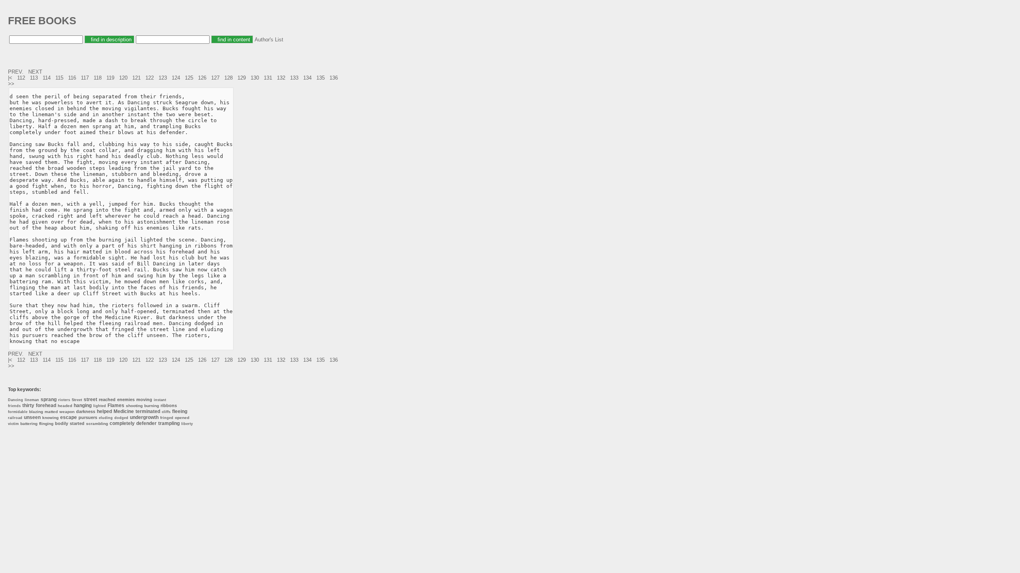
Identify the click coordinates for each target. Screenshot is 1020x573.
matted (51, 411)
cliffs (166, 412)
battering (28, 423)
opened (182, 417)
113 (34, 78)
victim (13, 424)
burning (151, 405)
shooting (134, 405)
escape (68, 417)
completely (122, 423)
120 (123, 78)
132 (281, 78)
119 (110, 78)
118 (98, 78)
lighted (99, 406)
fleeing (179, 411)
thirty (28, 405)
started (77, 423)
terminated (147, 411)
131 (268, 78)
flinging (46, 423)
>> (12, 84)
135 (320, 78)
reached (107, 399)
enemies (126, 399)
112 (21, 78)
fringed (166, 418)
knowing (50, 417)
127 (215, 78)
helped (104, 411)
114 (47, 78)
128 (228, 78)
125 (189, 78)
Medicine (124, 411)
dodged (121, 418)
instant (160, 400)
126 (202, 78)
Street (77, 400)
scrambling (97, 423)
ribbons (169, 405)
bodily (61, 423)
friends (14, 406)
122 (149, 78)
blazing (36, 411)
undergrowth (144, 417)
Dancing (15, 400)
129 (241, 78)
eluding (106, 418)
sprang (49, 399)
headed (65, 405)
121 (136, 78)
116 (72, 78)
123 (163, 78)
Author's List (269, 40)
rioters (64, 400)
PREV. (16, 72)
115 (59, 78)
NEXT (36, 72)
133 (294, 78)
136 (334, 78)
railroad (15, 418)
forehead (46, 405)
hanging (83, 405)
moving (144, 399)
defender (146, 423)
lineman (32, 400)
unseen (32, 417)
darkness (85, 411)
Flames (116, 405)
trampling (169, 423)
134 (307, 78)
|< (11, 78)
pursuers (87, 417)
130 (255, 78)
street (90, 399)
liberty (187, 424)
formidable (17, 412)
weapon (67, 411)
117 (85, 78)
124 (176, 78)
